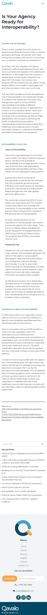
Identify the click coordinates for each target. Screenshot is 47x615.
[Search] (42, 444)
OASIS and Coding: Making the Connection (20, 466)
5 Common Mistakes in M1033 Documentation (22, 483)
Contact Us (23, 566)
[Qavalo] (7, 3)
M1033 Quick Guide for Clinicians (15, 487)
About (23, 550)
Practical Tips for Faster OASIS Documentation (22, 495)
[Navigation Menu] (42, 3)
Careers (23, 562)
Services (23, 554)
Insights (23, 558)
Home (23, 546)
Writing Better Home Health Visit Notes (19, 491)
